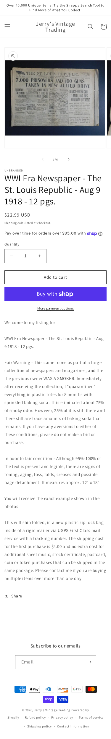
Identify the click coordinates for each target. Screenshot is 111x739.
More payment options (55, 308)
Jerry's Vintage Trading (52, 710)
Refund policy (35, 717)
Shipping (10, 223)
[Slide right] (68, 159)
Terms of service (91, 717)
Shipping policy (39, 726)
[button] (7, 26)
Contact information (73, 726)
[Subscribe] (89, 662)
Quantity (11, 244)
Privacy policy (62, 717)
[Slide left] (42, 159)
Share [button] (16, 596)
